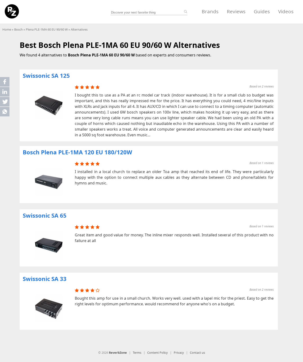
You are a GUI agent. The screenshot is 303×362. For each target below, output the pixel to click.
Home (6, 29)
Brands (210, 11)
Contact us (197, 352)
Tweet (4, 101)
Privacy (179, 352)
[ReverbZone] (12, 11)
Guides (262, 11)
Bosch (18, 29)
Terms (137, 352)
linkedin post (5, 92)
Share (4, 82)
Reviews (236, 11)
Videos (286, 11)
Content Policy (157, 352)
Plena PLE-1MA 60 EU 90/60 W (47, 29)
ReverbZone (118, 352)
